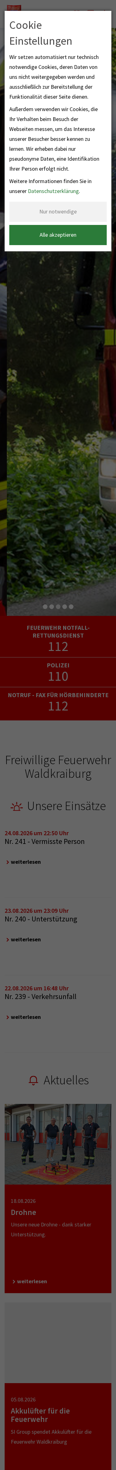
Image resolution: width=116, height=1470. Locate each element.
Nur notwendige (58, 211)
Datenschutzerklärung (53, 191)
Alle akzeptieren (58, 234)
